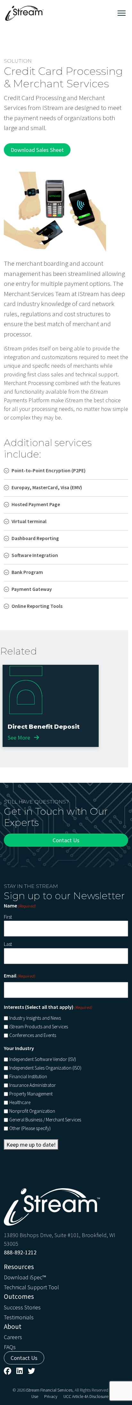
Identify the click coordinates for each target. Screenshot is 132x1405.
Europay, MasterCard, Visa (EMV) (47, 487)
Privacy (50, 1396)
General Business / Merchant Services (45, 1120)
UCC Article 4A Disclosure (85, 1396)
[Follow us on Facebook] (7, 1371)
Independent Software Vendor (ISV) (42, 1059)
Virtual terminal (29, 521)
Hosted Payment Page (36, 504)
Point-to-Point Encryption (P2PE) (49, 470)
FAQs (10, 1347)
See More (19, 737)
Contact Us (66, 840)
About (12, 1326)
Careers (13, 1337)
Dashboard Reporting (35, 538)
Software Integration (35, 555)
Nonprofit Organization (32, 1111)
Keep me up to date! (31, 1144)
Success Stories (22, 1307)
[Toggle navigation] (121, 13)
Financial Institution (28, 1076)
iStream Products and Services (38, 1027)
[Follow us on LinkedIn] (19, 1371)
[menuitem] (66, 1277)
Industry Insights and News (35, 1018)
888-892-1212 (20, 1252)
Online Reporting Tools (37, 606)
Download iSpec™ (25, 1277)
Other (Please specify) (30, 1128)
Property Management (31, 1094)
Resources (19, 1266)
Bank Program (27, 572)
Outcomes (19, 1296)
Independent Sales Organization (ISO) (45, 1068)
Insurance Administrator (32, 1085)
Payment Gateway (32, 589)
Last (8, 944)
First (8, 917)
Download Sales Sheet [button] (37, 149)
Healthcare (19, 1102)
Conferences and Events (32, 1035)
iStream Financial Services (49, 1390)
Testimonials (19, 1317)
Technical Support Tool (31, 1287)
